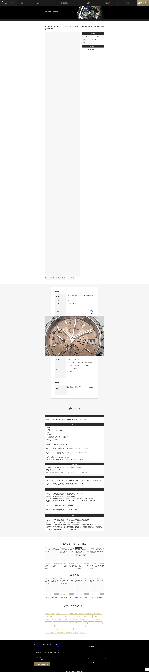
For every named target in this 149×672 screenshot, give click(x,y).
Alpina (71, 613)
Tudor (52, 632)
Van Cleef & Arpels (68, 632)
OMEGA (97, 610)
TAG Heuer (81, 629)
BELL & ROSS (58, 616)
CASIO (90, 616)
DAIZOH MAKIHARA (73, 619)
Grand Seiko (78, 622)
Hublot (53, 613)
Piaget (57, 629)
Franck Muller (97, 619)
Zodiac (82, 632)
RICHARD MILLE (90, 610)
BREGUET (78, 616)
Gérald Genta (48, 622)
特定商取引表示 (104, 656)
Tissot (47, 632)
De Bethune (82, 619)
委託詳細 (89, 653)
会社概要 (89, 660)
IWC (52, 625)
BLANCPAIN (66, 616)
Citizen (60, 619)
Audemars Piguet (69, 610)
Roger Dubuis (64, 629)
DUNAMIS (48, 610)
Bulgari (84, 616)
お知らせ (102, 651)
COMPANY (127, 3)
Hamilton (91, 622)
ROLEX (53, 610)
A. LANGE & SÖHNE (79, 613)
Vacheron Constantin (80, 610)
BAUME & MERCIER (97, 613)
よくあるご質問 (91, 662)
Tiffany (97, 629)
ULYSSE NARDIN (59, 632)
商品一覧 (48, 20)
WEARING (90, 656)
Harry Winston (98, 622)
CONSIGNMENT (64, 3)
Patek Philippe (60, 610)
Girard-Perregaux (57, 622)
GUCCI (85, 622)
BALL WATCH (88, 613)
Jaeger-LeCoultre (66, 625)
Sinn (75, 629)
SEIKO (70, 629)
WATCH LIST (39, 3)
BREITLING (59, 613)
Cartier (47, 613)
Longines (82, 625)
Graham (71, 622)
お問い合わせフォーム (50, 485)
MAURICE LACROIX (49, 629)
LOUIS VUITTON (90, 625)
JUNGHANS (75, 625)
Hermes (47, 625)
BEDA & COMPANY (49, 616)
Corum (65, 619)
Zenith (76, 632)
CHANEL (95, 616)
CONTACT (88, 3)
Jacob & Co (58, 625)
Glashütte (65, 622)
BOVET (72, 616)
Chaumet (48, 619)
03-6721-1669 (39, 659)
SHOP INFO (107, 3)
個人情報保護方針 (104, 654)
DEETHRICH (89, 619)
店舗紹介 (89, 658)
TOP (22, 3)
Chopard (54, 619)
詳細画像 (80, 376)
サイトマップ (103, 658)
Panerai (65, 613)
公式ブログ (103, 653)
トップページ (90, 651)
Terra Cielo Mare (89, 629)
